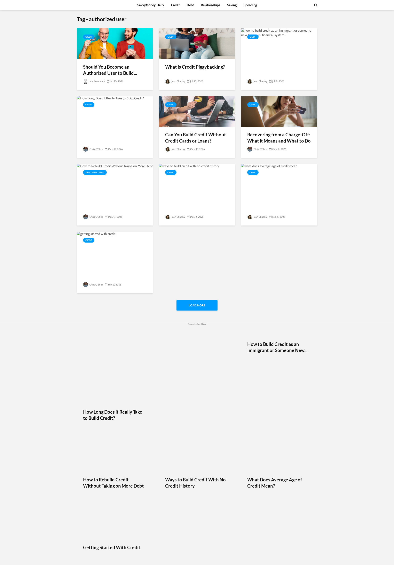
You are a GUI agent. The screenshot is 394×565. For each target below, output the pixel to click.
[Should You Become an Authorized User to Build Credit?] (115, 43)
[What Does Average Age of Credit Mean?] (279, 318)
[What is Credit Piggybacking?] (197, 43)
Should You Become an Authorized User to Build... (110, 70)
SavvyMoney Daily (150, 5)
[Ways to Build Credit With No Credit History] (197, 318)
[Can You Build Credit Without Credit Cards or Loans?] (197, 111)
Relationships (210, 5)
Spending (250, 5)
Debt (190, 5)
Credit (175, 5)
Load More (197, 305)
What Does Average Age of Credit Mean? (274, 483)
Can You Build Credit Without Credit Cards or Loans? (195, 138)
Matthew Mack (97, 81)
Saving (232, 5)
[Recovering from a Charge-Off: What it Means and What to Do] (279, 111)
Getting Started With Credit (111, 547)
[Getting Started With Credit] (115, 385)
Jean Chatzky (178, 81)
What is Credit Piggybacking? (195, 67)
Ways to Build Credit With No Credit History (195, 483)
